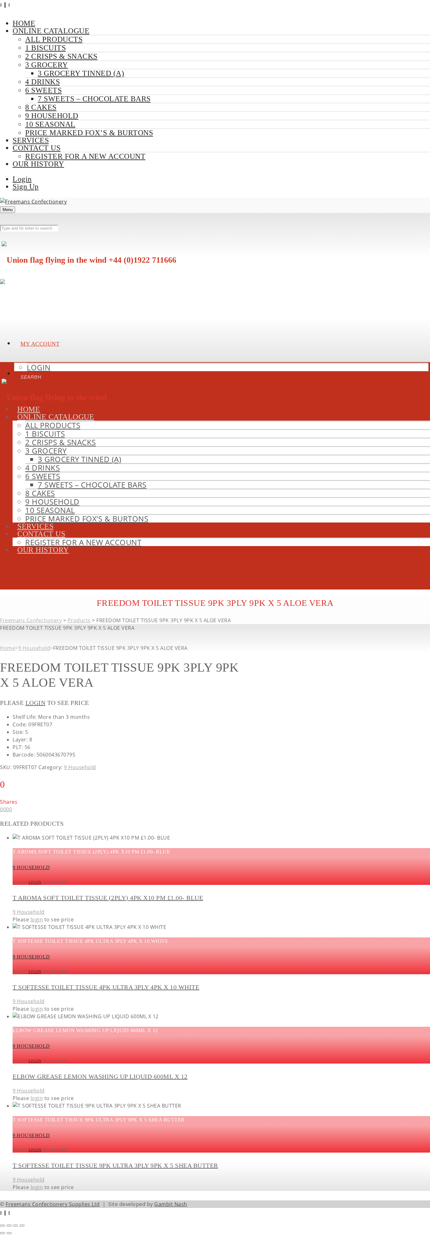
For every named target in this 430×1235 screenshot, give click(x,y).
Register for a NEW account (85, 156)
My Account (39, 344)
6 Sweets (43, 90)
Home (7, 648)
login (35, 702)
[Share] (15, 1226)
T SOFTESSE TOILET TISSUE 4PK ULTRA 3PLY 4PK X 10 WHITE (106, 987)
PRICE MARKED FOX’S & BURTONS (89, 133)
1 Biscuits (45, 48)
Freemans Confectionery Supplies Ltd (53, 1204)
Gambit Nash (170, 1204)
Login (22, 179)
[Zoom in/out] (2, 1226)
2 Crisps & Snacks (61, 56)
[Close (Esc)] (22, 1226)
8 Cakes (41, 107)
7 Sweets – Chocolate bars (94, 99)
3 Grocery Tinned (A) (81, 73)
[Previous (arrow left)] (2, 1233)
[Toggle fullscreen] (9, 1226)
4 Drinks (42, 82)
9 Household (51, 116)
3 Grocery (46, 65)
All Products (53, 39)
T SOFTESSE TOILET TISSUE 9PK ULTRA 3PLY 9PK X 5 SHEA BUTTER (115, 1165)
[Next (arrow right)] (9, 1233)
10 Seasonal (50, 124)
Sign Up (26, 186)
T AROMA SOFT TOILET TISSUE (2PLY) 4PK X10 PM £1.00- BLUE (108, 897)
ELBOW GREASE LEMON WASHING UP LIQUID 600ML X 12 (100, 1076)
